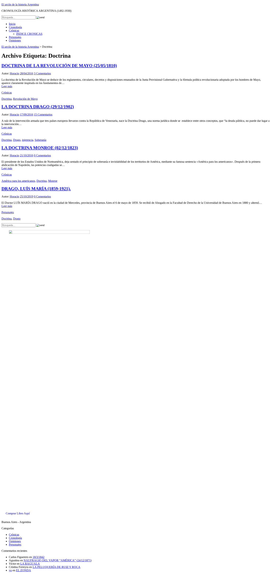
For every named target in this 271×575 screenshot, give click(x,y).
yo (10, 570)
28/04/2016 (26, 73)
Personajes (15, 37)
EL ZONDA (23, 570)
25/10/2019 (26, 196)
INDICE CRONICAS (29, 33)
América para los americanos (18, 180)
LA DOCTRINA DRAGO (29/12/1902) (37, 106)
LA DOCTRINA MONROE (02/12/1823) (39, 147)
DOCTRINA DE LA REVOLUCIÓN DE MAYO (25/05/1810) (59, 65)
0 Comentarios (42, 155)
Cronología (15, 27)
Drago (16, 139)
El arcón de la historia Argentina (20, 4)
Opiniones (15, 40)
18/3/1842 (38, 557)
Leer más (6, 86)
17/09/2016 (26, 114)
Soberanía (40, 139)
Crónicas (14, 30)
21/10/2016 (26, 155)
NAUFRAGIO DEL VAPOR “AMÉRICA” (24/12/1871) (58, 560)
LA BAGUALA (30, 563)
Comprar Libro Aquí (18, 513)
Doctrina (6, 98)
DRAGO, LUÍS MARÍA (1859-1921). (36, 188)
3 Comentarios (42, 73)
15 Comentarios (43, 114)
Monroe (52, 180)
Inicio (12, 23)
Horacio (14, 73)
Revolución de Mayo (25, 98)
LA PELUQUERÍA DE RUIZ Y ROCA (56, 567)
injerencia (27, 139)
